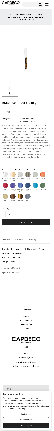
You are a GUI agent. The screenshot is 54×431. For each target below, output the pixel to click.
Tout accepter (26, 425)
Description (6, 240)
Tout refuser (26, 414)
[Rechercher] (41, 4)
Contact (26, 354)
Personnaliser (26, 420)
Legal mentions (26, 320)
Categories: (7, 118)
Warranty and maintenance (26, 362)
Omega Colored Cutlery (28, 121)
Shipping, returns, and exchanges (26, 366)
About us (26, 316)
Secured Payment (26, 358)
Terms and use (26, 324)
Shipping (32, 240)
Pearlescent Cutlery (27, 118)
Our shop (26, 329)
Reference (7, 268)
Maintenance (19, 240)
